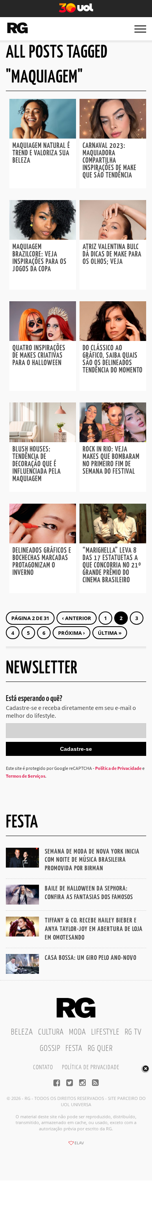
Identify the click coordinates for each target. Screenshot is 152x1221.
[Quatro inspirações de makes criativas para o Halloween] (42, 339)
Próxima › (71, 632)
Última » (110, 632)
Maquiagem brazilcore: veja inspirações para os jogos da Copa (39, 258)
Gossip (50, 1048)
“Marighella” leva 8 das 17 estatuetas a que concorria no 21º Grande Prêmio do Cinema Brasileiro (112, 565)
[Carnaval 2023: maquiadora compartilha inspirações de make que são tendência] (113, 136)
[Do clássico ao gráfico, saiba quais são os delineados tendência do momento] (113, 339)
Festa (74, 1048)
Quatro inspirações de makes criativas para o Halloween (38, 356)
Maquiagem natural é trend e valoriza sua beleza (41, 153)
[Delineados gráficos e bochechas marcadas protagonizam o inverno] (42, 541)
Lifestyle (105, 1032)
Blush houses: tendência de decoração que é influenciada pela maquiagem (36, 464)
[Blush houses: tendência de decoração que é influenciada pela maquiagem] (42, 440)
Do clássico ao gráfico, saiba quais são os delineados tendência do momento (113, 359)
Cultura (51, 1032)
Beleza (22, 1032)
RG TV (133, 1032)
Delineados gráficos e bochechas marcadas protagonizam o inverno (41, 561)
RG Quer (100, 1048)
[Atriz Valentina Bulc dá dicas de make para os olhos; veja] (113, 237)
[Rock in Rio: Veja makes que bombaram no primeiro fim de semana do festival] (113, 440)
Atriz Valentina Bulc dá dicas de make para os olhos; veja (112, 254)
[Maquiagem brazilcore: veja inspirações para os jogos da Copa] (42, 237)
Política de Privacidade (118, 768)
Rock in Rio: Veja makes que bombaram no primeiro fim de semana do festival (111, 460)
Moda (77, 1032)
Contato (43, 1067)
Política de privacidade (90, 1067)
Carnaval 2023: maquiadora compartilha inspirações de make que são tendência (109, 160)
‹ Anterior (76, 618)
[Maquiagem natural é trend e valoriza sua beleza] (42, 136)
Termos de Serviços (25, 776)
